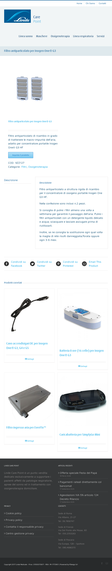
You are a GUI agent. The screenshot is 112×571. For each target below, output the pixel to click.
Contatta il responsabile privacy (24, 526)
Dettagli (30, 359)
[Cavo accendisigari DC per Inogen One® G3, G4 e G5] (29, 314)
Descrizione (11, 180)
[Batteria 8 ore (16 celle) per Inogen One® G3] (83, 317)
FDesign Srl (73, 564)
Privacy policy (14, 519)
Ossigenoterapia (38, 166)
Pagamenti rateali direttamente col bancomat (80, 483)
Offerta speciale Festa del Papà (78, 472)
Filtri (24, 166)
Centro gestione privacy (20, 533)
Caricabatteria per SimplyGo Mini (80, 434)
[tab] (17, 180)
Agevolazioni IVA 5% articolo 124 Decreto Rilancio (79, 496)
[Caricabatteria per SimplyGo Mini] (83, 401)
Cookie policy (13, 513)
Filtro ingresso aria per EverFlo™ (26, 427)
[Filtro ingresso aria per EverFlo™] (29, 398)
